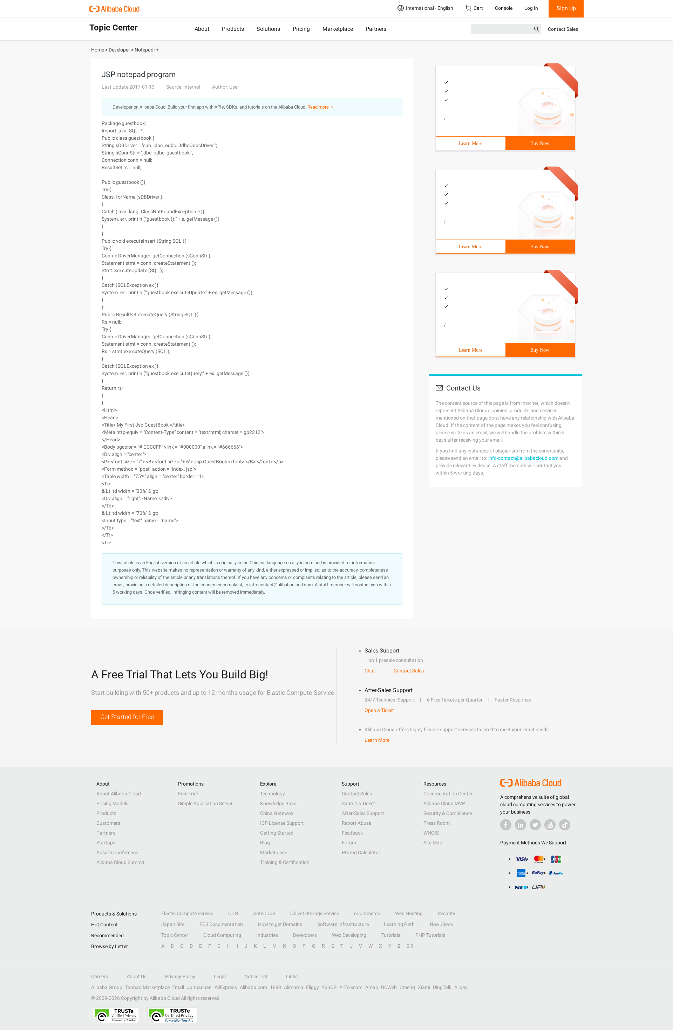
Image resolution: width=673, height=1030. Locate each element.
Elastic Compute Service (187, 913)
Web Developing (349, 935)
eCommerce (367, 913)
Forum (349, 842)
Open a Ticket (379, 710)
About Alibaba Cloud (118, 793)
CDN (233, 913)
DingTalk (442, 987)
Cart (478, 8)
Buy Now (539, 143)
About (202, 29)
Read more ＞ (320, 107)
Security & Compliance (447, 813)
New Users (441, 924)
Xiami (424, 987)
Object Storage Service (314, 913)
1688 (275, 987)
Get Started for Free (127, 716)
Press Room (436, 823)
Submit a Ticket (358, 803)
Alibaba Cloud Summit (120, 862)
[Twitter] (535, 824)
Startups (105, 842)
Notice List (255, 976)
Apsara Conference (117, 852)
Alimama (293, 987)
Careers (99, 976)
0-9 (410, 946)
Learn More (470, 143)
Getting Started (276, 833)
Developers (305, 935)
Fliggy (312, 987)
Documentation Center (448, 793)
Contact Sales (563, 29)
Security (446, 913)
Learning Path (399, 924)
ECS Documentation (221, 924)
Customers (108, 823)
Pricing (301, 29)
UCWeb (389, 987)
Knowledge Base (278, 803)
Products (233, 29)
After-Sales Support (363, 813)
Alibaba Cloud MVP (444, 803)
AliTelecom (350, 987)
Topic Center (174, 935)
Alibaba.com (253, 987)
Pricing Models (112, 803)
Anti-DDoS (264, 913)
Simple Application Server (205, 803)
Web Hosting (409, 913)
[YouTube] (550, 824)
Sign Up (566, 8)
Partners (376, 29)
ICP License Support (282, 823)
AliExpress (226, 987)
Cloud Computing (222, 935)
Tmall (178, 987)
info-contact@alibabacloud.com (523, 458)
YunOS (329, 987)
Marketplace (337, 29)
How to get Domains (280, 924)
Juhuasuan (199, 987)
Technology (272, 793)
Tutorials (390, 935)
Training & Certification (285, 862)
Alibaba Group (106, 987)
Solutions (268, 29)
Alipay (461, 987)
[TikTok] (564, 824)
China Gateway (276, 813)
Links (292, 976)
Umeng (407, 987)
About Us (137, 976)
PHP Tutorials (430, 935)
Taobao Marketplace (147, 987)
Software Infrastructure (343, 924)
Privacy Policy (180, 976)
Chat (370, 670)
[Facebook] (505, 824)
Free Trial (188, 793)
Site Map (432, 842)
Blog (265, 842)
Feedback (352, 833)
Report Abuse (356, 823)
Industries (267, 935)
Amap (371, 987)
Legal (220, 976)
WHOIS (431, 833)
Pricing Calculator (361, 852)
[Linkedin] (520, 824)
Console (503, 8)
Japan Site (172, 924)
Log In (531, 8)
